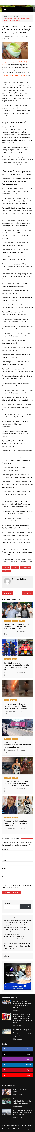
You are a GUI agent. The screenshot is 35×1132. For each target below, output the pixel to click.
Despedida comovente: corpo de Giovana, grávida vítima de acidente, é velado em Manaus (17, 783)
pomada (7, 571)
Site (3, 877)
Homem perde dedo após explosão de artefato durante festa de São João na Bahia (16, 706)
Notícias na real (8, 36)
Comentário (6, 849)
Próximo (26, 593)
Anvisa (7, 567)
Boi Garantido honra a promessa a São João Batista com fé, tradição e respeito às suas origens (17, 946)
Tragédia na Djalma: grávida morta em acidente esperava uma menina (16, 823)
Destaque (11, 39)
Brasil (5, 39)
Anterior (8, 593)
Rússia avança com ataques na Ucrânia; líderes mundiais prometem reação (22, 1112)
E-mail (4, 868)
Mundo (15, 659)
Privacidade (5, 1129)
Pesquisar (7, 903)
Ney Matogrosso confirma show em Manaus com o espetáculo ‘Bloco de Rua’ (16, 939)
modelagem (26, 567)
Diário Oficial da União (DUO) (14, 75)
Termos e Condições (24, 1129)
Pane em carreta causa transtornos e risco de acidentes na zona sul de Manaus (17, 745)
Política (22, 620)
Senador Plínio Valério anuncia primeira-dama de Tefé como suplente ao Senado (16, 626)
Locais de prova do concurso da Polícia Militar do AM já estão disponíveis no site (22, 1101)
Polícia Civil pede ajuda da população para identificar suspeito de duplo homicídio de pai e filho (16, 932)
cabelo (16, 567)
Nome (4, 860)
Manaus (15, 620)
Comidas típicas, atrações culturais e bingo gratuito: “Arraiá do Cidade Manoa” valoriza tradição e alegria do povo (17, 925)
